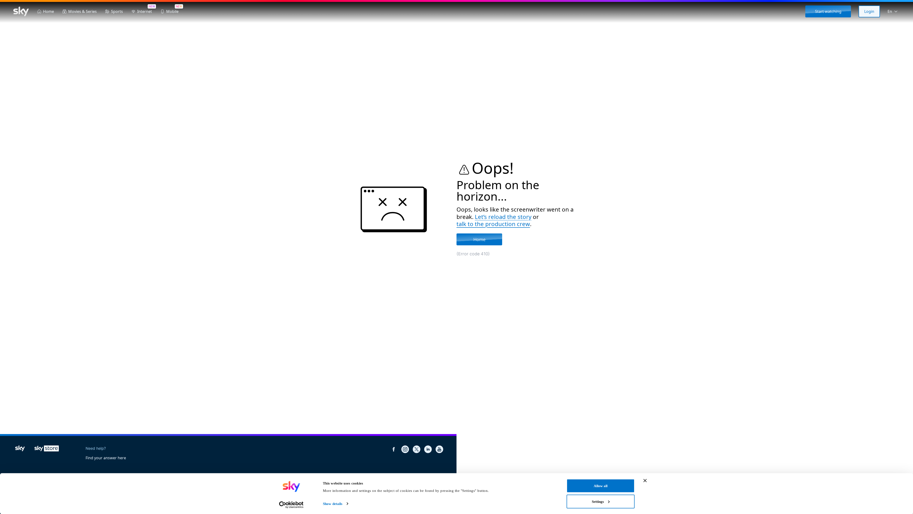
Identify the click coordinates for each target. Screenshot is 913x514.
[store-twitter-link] (416, 449)
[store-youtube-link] (439, 449)
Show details (332, 504)
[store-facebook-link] (394, 449)
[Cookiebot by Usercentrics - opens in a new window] (291, 504)
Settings (598, 501)
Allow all (600, 486)
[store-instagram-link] (405, 449)
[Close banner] (645, 480)
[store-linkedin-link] (428, 449)
